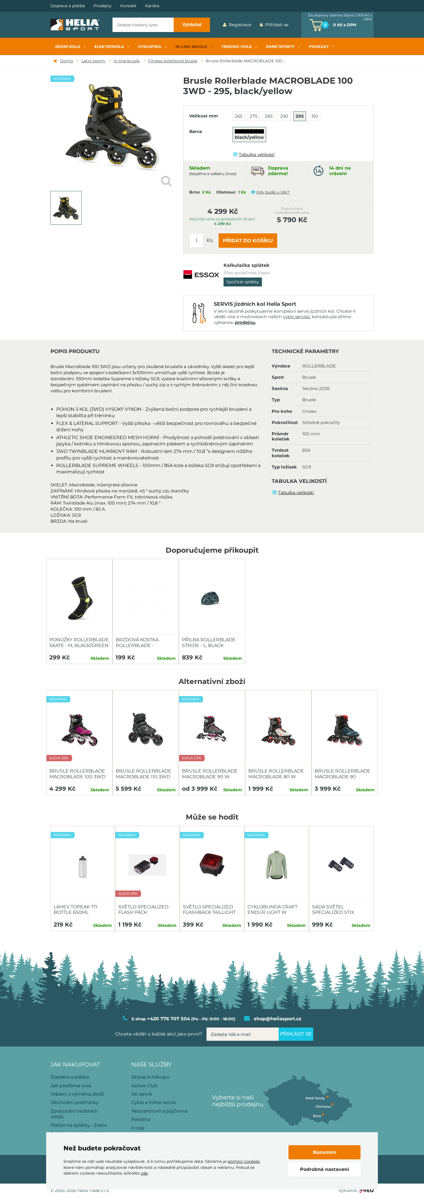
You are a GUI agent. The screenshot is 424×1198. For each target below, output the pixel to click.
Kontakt (128, 5)
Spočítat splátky (242, 281)
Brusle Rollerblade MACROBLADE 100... (245, 60)
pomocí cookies (244, 1161)
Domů (66, 60)
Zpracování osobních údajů (74, 1113)
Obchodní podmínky (74, 1102)
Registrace (240, 24)
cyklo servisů (296, 316)
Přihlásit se (276, 24)
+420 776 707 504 (168, 1018)
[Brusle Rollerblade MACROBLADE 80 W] (278, 729)
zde (144, 1173)
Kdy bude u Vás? (273, 192)
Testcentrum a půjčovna (159, 1111)
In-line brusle (127, 60)
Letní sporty (93, 60)
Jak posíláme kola (70, 1085)
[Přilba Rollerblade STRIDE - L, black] (212, 598)
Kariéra (152, 5)
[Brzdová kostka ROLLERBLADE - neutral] (146, 598)
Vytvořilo (348, 1190)
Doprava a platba (67, 5)
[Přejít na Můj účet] (297, 25)
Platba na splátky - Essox (78, 1125)
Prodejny (102, 5)
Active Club (144, 1085)
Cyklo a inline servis (153, 1102)
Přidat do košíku (248, 240)
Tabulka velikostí (257, 154)
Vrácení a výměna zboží (77, 1094)
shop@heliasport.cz (277, 1018)
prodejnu (245, 322)
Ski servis (141, 1094)
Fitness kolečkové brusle (172, 60)
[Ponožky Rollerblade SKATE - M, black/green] (79, 598)
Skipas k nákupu (150, 1077)
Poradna (140, 1119)
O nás (137, 1128)
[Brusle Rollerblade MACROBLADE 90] (345, 729)
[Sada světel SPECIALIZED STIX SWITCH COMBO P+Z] (341, 865)
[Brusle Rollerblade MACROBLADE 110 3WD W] (146, 729)
